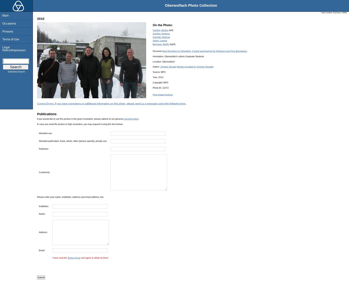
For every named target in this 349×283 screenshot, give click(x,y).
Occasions (9, 23)
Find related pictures (163, 95)
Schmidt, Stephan (161, 37)
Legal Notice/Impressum (14, 49)
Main (5, 15)
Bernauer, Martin (161, 44)
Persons (7, 31)
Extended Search (16, 72)
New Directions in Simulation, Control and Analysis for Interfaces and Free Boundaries (205, 51)
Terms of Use (10, 39)
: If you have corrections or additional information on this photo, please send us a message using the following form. (111, 103)
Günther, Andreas (161, 34)
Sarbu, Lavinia (160, 40)
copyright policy (131, 119)
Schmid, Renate (168, 67)
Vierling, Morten (160, 30)
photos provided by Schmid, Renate (195, 67)
